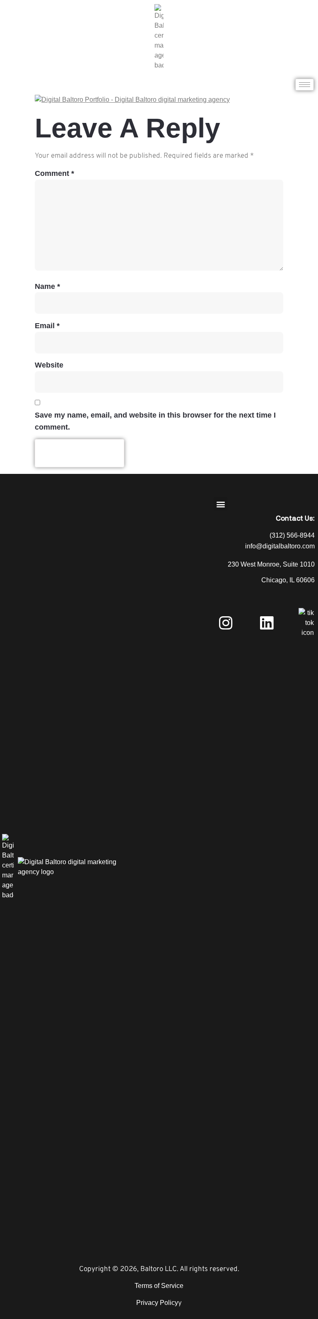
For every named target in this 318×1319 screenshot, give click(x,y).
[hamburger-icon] (304, 85)
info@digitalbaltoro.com (280, 546)
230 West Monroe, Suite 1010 (271, 564)
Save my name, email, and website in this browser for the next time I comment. (155, 421)
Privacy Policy (157, 1302)
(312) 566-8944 (292, 535)
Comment (54, 173)
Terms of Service (159, 1285)
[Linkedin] (266, 623)
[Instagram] (225, 623)
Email (47, 326)
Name (47, 286)
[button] (220, 504)
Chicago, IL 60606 (288, 580)
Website (49, 365)
